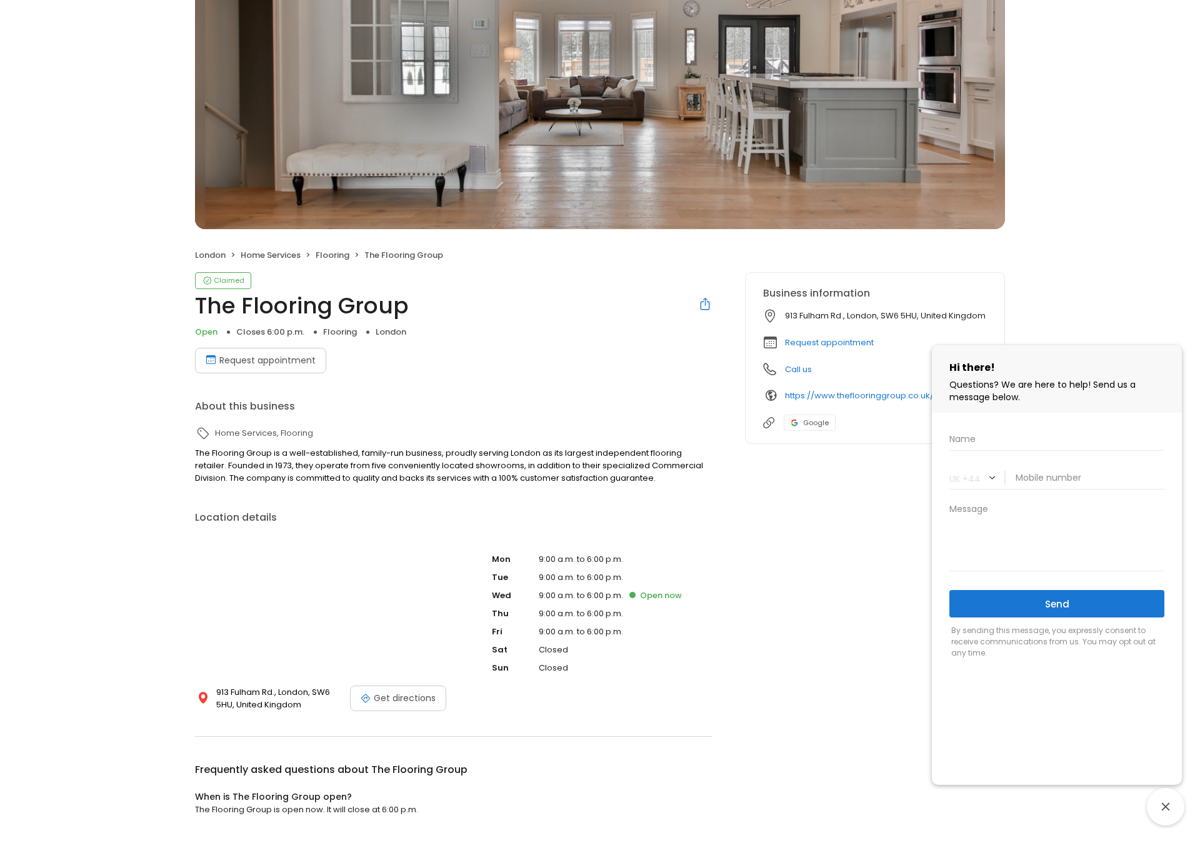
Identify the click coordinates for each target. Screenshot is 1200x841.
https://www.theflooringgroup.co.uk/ (859, 395)
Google (816, 423)
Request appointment (267, 360)
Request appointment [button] (829, 342)
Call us (798, 369)
